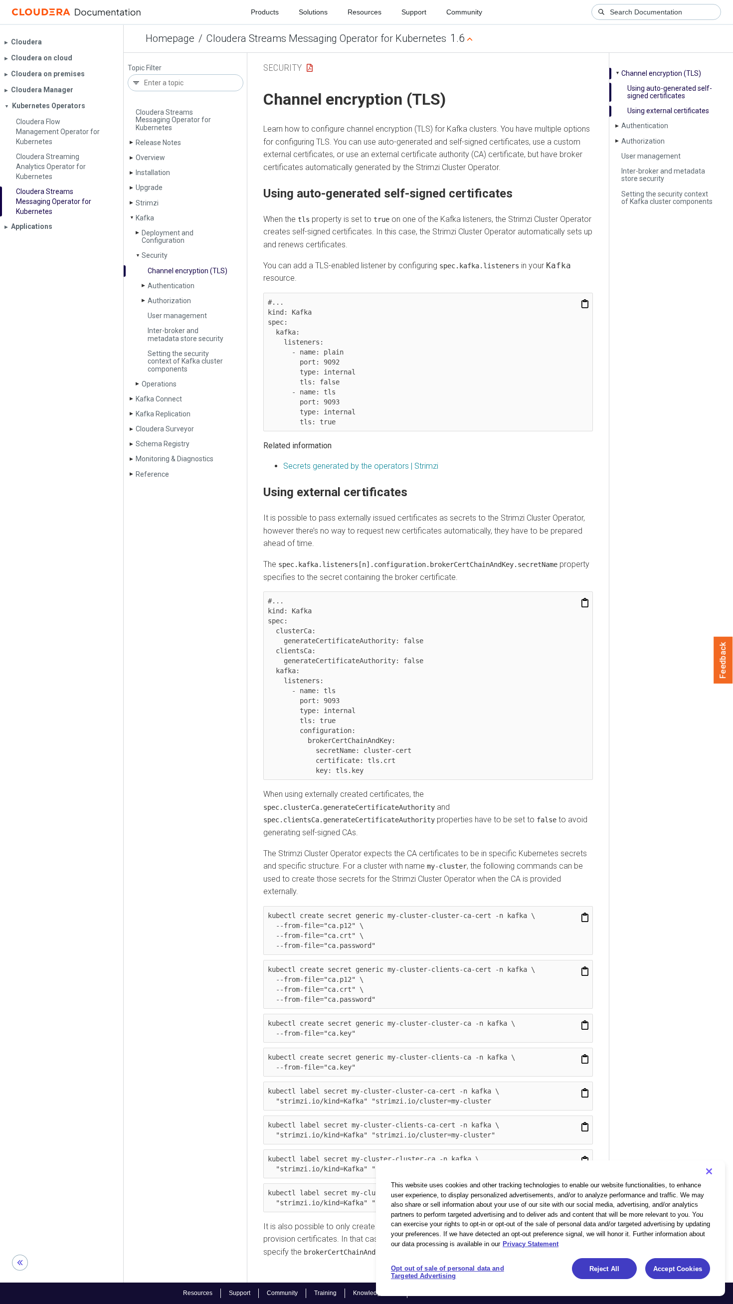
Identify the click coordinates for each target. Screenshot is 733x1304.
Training (325, 1293)
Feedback (723, 660)
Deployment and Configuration (167, 236)
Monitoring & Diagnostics (174, 459)
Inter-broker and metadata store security (185, 334)
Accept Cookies (677, 1269)
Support (413, 12)
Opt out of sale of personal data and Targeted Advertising (447, 1272)
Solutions (313, 12)
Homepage (170, 38)
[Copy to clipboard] (584, 304)
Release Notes (158, 143)
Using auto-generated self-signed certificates (669, 92)
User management (177, 316)
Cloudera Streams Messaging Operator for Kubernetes (326, 38)
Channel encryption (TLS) (187, 271)
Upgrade (149, 187)
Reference (152, 474)
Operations (159, 384)
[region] (550, 1228)
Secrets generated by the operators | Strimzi (360, 466)
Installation (153, 173)
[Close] (709, 1171)
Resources (364, 12)
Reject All (604, 1269)
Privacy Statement (530, 1243)
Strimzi (147, 203)
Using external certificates (668, 111)
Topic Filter (145, 68)
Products (265, 12)
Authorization (169, 301)
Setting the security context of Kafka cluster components (185, 361)
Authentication (171, 286)
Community (464, 12)
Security (155, 255)
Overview (150, 158)
